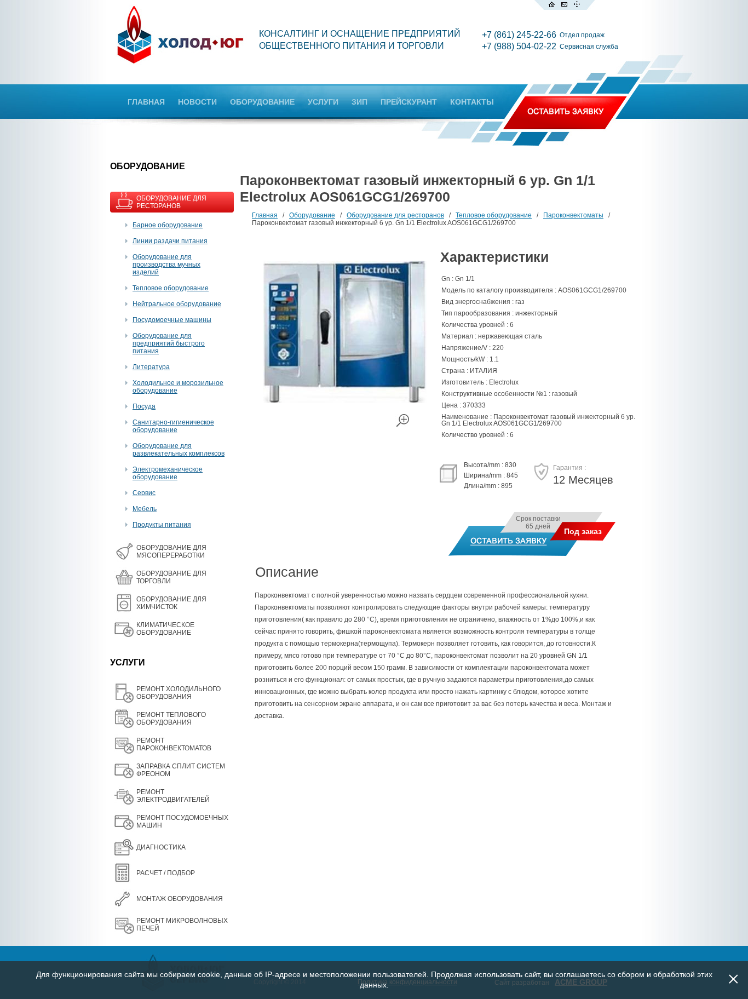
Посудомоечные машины (172, 320)
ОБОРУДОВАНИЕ (262, 101)
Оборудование (312, 215)
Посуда (144, 406)
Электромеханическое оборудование (168, 473)
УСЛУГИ (323, 101)
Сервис (144, 493)
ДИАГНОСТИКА (161, 847)
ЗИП (359, 101)
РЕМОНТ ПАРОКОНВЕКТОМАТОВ (173, 744)
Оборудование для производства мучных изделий (166, 264)
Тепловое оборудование (171, 288)
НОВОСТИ (197, 101)
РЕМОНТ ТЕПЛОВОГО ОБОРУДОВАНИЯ (171, 718)
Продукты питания (162, 525)
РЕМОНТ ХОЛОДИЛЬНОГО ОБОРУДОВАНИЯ (178, 693)
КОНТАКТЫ (472, 101)
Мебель (145, 509)
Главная (265, 215)
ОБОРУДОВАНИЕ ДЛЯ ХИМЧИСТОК (171, 603)
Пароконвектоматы (573, 215)
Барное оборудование (168, 225)
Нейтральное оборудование (177, 304)
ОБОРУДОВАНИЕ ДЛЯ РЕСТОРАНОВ (171, 202)
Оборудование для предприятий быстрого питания (169, 343)
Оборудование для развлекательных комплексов (179, 449)
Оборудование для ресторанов (395, 215)
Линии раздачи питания (170, 241)
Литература (151, 367)
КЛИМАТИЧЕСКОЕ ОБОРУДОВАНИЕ (165, 628)
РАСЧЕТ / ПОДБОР (165, 873)
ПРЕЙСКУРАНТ (409, 101)
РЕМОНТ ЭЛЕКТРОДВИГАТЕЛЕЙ (173, 795)
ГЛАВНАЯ (146, 101)
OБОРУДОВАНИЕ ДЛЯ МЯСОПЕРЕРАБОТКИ (171, 551)
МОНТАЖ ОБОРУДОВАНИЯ (179, 899)
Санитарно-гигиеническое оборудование (173, 426)
